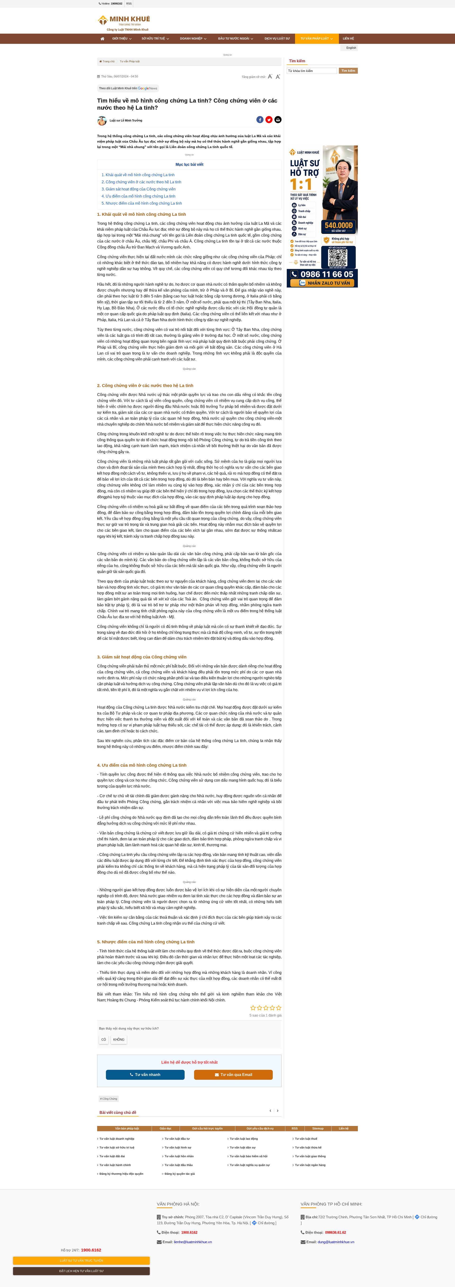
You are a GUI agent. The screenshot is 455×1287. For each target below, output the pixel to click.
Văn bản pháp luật (127, 1128)
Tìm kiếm (348, 70)
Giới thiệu (120, 38)
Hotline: (111, 3)
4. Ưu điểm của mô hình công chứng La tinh (138, 196)
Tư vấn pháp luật (315, 38)
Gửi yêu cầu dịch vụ (260, 1128)
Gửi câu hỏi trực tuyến (207, 1128)
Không (118, 1039)
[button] (278, 119)
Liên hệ (348, 38)
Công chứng (109, 1098)
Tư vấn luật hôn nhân (179, 1156)
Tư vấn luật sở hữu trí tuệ (117, 1147)
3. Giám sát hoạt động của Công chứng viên (139, 189)
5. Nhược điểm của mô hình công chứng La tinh (142, 203)
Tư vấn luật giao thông (310, 1156)
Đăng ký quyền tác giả (180, 1173)
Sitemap (317, 1128)
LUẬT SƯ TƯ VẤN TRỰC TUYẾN (81, 1260)
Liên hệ (344, 1128)
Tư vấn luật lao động (244, 1138)
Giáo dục (166, 1128)
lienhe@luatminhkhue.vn (193, 1242)
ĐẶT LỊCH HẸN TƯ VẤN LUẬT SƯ (81, 1271)
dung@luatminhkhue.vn (336, 1242)
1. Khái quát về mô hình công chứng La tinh (138, 175)
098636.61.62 (335, 1232)
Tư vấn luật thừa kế (308, 1147)
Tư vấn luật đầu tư (177, 1138)
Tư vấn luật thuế (306, 1138)
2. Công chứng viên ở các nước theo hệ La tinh (141, 182)
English (351, 48)
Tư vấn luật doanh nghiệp (117, 1138)
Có (103, 1039)
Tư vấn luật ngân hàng (310, 1165)
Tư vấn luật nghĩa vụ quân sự (250, 1165)
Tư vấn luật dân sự (242, 1147)
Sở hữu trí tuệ (154, 38)
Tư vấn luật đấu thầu (179, 1165)
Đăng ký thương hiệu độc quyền (121, 1173)
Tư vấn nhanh (146, 1075)
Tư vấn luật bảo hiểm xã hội (249, 1156)
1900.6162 (91, 1250)
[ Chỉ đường (262, 1223)
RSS (129, 3)
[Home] (102, 39)
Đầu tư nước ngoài (234, 38)
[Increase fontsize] (278, 77)
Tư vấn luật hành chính (115, 1165)
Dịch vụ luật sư (277, 38)
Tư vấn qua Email (235, 1075)
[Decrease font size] (270, 77)
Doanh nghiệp (192, 38)
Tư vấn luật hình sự (178, 1147)
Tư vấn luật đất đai (112, 1156)
